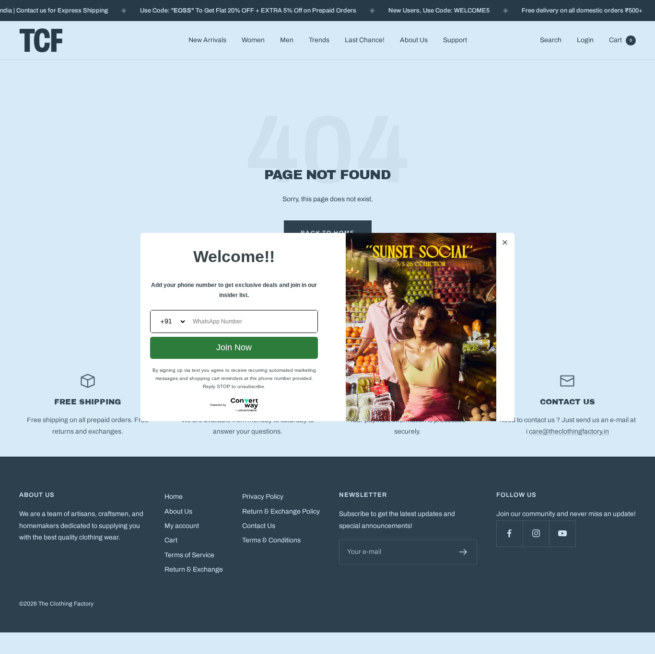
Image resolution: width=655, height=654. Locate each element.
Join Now (234, 347)
